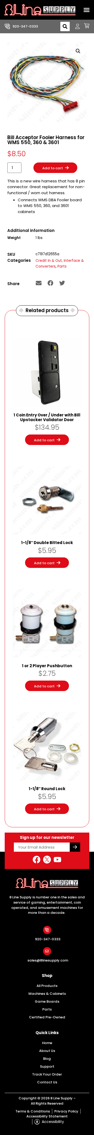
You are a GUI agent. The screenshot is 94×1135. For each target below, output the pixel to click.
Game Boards (47, 1001)
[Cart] (84, 25)
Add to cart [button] (44, 440)
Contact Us (47, 1082)
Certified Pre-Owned (47, 1017)
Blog (47, 1058)
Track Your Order (47, 1074)
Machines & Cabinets (47, 993)
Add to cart (52, 168)
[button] (87, 10)
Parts (62, 266)
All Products (47, 985)
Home (47, 1042)
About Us (47, 1050)
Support (47, 1066)
